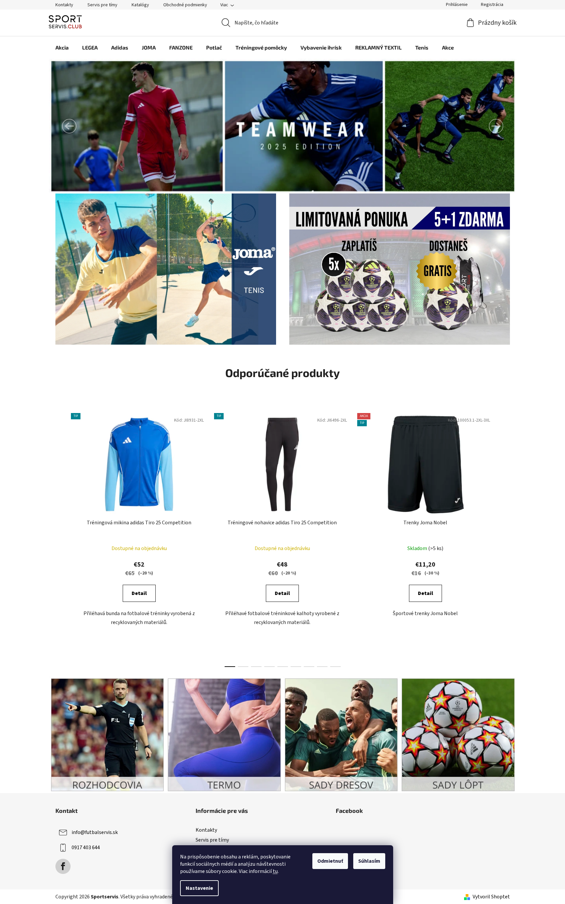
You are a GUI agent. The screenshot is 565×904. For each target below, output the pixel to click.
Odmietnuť (330, 861)
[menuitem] (62, 47)
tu (275, 871)
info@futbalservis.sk (95, 832)
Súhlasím (369, 861)
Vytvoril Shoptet (491, 896)
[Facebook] (63, 866)
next (504, 538)
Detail (139, 593)
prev (60, 538)
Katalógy (140, 5)
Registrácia (492, 4)
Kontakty (64, 5)
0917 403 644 (86, 847)
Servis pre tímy (102, 5)
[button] (69, 126)
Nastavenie (199, 888)
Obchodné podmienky (185, 5)
